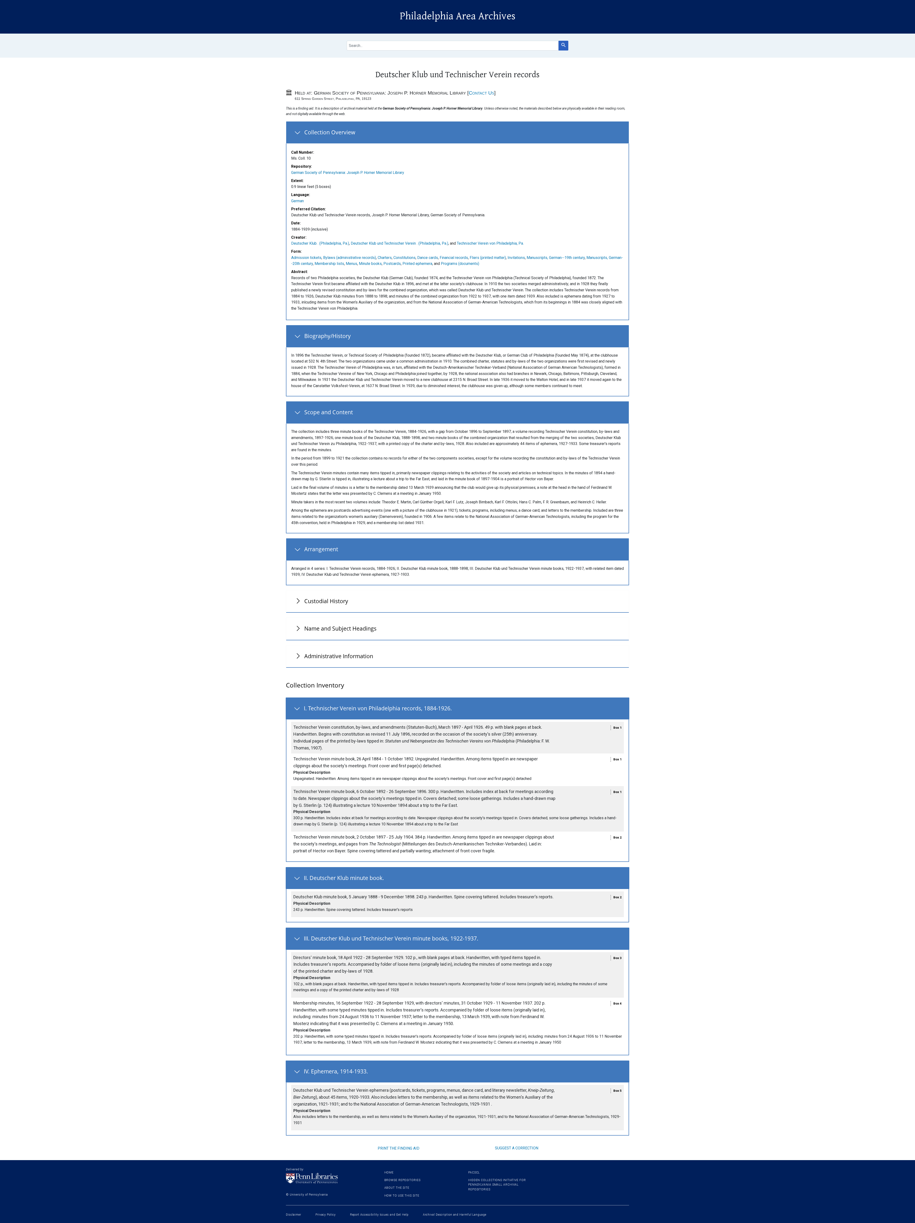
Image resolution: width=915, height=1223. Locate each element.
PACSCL (474, 1172)
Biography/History (327, 336)
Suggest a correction (516, 1148)
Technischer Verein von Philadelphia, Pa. (490, 243)
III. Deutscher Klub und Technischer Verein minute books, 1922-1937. (391, 938)
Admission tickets (306, 257)
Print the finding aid (398, 1148)
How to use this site (401, 1195)
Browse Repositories (402, 1180)
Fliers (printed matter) (488, 257)
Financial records (454, 257)
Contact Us (481, 93)
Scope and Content (328, 412)
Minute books (370, 263)
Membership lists (329, 263)
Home (389, 1172)
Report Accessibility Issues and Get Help (379, 1214)
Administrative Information (338, 656)
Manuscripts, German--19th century (556, 257)
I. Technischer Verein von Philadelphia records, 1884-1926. (378, 708)
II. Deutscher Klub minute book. (344, 878)
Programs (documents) (460, 263)
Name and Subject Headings (340, 628)
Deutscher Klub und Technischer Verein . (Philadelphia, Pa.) (399, 243)
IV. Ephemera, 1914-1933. (336, 1071)
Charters (385, 257)
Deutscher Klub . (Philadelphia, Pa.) (320, 243)
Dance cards (427, 257)
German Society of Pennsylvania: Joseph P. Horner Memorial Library (347, 172)
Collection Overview (329, 132)
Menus (351, 263)
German (297, 201)
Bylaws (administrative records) (349, 257)
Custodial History (326, 601)
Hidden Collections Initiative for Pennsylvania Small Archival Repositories (497, 1184)
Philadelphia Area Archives (457, 16)
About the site (397, 1187)
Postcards (392, 263)
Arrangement (321, 549)
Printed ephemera (417, 263)
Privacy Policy (325, 1214)
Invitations (516, 257)
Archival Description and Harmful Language (454, 1214)
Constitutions (404, 257)
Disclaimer (293, 1214)
